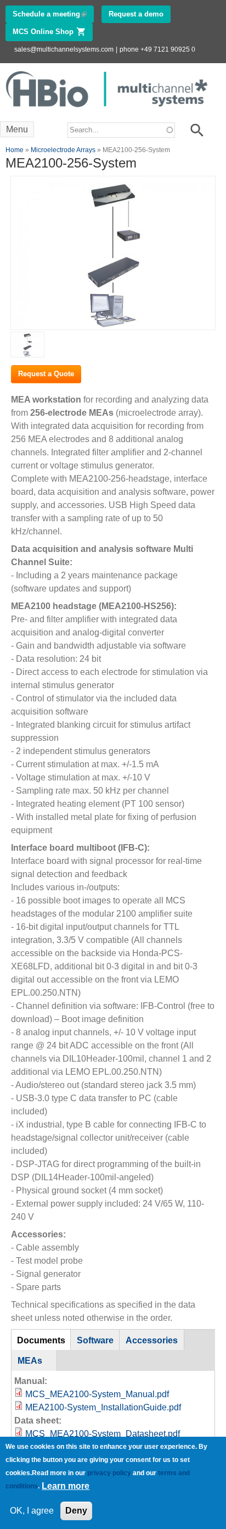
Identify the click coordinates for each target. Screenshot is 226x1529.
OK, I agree (32, 1510)
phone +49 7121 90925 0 (157, 49)
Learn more (65, 1486)
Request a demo (136, 14)
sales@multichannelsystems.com (64, 49)
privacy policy (109, 1473)
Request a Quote (46, 374)
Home (14, 150)
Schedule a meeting (53, 14)
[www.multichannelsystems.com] (107, 110)
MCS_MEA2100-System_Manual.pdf (97, 1394)
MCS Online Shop (53, 31)
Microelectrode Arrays (63, 150)
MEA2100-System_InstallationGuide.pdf (103, 1407)
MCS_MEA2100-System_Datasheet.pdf (102, 1433)
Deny (76, 1510)
